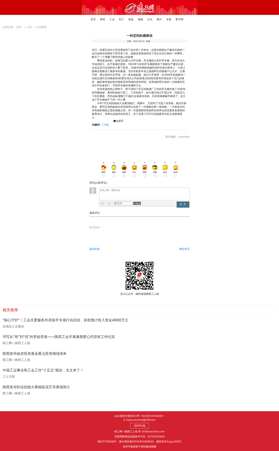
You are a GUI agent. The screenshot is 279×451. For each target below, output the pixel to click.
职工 (120, 19)
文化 (148, 19)
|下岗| (105, 124)
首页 (91, 19)
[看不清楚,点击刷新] (137, 203)
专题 (167, 19)
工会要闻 (41, 27)
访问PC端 (139, 425)
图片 (158, 19)
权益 (129, 19)
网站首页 (184, 248)
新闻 (101, 19)
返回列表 (94, 248)
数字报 (176, 19)
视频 (139, 19)
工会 (110, 19)
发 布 (183, 204)
